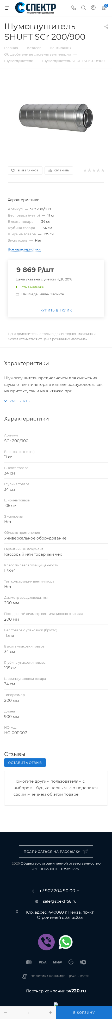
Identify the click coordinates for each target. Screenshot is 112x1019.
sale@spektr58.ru (60, 901)
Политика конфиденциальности (60, 976)
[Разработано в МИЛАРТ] (56, 1004)
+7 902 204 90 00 (57, 891)
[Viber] (46, 942)
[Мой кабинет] (93, 8)
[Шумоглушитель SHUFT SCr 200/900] (56, 116)
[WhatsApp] (65, 942)
